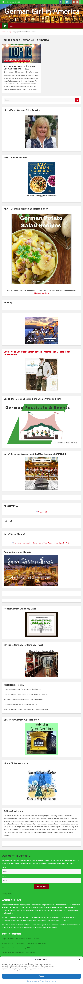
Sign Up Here (41, 887)
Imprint (54, 981)
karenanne (20, 72)
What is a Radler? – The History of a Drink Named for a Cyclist (26, 694)
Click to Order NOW (41, 293)
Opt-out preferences (33, 981)
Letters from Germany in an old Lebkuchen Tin (20, 704)
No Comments (33, 72)
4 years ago (10, 72)
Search (77, 100)
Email (4, 868)
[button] (80, 959)
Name (4, 877)
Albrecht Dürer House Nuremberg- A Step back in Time (23, 699)
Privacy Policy (7, 894)
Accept (41, 976)
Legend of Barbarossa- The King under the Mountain (22, 689)
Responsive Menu (78, 2)
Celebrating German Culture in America (17, 61)
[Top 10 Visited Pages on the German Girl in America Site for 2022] (21, 54)
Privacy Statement (45, 981)
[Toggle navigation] (11, 25)
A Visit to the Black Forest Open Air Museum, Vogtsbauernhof (26, 709)
